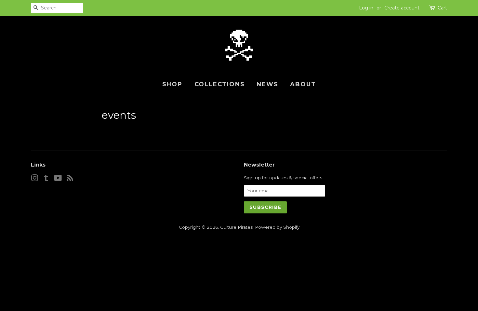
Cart (442, 8)
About (303, 84)
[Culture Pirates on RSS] (69, 179)
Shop (172, 84)
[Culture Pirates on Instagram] (34, 179)
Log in (366, 8)
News (267, 84)
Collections (219, 84)
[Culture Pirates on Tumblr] (46, 179)
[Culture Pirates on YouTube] (58, 179)
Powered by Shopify (277, 227)
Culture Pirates (236, 227)
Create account (401, 8)
